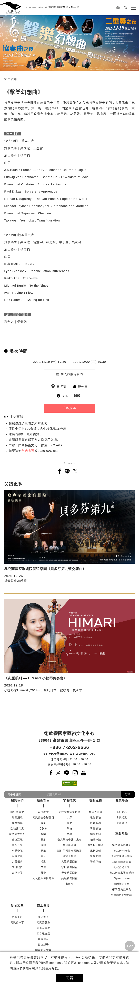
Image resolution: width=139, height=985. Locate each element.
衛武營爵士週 (122, 867)
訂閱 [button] (128, 794)
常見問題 (95, 856)
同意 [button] (69, 978)
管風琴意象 (43, 928)
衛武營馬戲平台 (121, 889)
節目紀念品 (43, 933)
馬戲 (43, 850)
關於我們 (17, 800)
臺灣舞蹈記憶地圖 (122, 894)
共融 (69, 834)
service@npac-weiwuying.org (69, 753)
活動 (43, 861)
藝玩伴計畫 (95, 812)
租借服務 (95, 817)
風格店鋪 (95, 850)
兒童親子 (43, 944)
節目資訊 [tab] (10, 79)
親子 (43, 856)
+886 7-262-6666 (69, 747)
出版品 (69, 883)
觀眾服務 (95, 823)
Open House (122, 878)
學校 (69, 828)
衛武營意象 (43, 922)
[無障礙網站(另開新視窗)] (69, 783)
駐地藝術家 (17, 828)
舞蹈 (43, 845)
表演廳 (61, 386)
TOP (130, 945)
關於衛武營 (17, 812)
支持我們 (17, 867)
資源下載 (95, 861)
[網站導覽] (118, 7)
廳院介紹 (17, 845)
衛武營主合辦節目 (43, 817)
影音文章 (17, 905)
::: (1, 3)
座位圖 (83, 386)
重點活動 (121, 833)
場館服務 (95, 800)
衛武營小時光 (122, 850)
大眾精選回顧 (69, 861)
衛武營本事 (17, 922)
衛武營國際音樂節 (122, 856)
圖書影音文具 (43, 950)
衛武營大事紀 (17, 834)
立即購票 (69, 408)
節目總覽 (43, 812)
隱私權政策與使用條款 (42, 968)
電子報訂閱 (14, 794)
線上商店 (43, 905)
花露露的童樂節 (121, 861)
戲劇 (43, 839)
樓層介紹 (95, 834)
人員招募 (17, 861)
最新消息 (17, 817)
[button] (126, 7)
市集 (43, 867)
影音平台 (17, 916)
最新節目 (43, 800)
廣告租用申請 (95, 845)
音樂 (43, 834)
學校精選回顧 (69, 872)
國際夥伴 (17, 823)
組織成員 (17, 856)
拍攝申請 (95, 839)
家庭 (69, 823)
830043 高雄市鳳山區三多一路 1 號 (69, 740)
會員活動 (121, 817)
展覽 (43, 872)
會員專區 (121, 800)
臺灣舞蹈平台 (122, 883)
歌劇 (43, 823)
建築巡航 (17, 839)
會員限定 (121, 823)
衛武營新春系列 (121, 845)
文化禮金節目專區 (43, 878)
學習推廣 (69, 800)
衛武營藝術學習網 (69, 812)
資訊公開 (17, 872)
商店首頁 (43, 916)
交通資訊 (17, 850)
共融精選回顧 (69, 878)
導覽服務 (95, 828)
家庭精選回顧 (69, 867)
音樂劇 (43, 828)
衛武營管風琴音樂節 (122, 872)
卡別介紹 (121, 812)
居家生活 (43, 939)
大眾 (69, 817)
